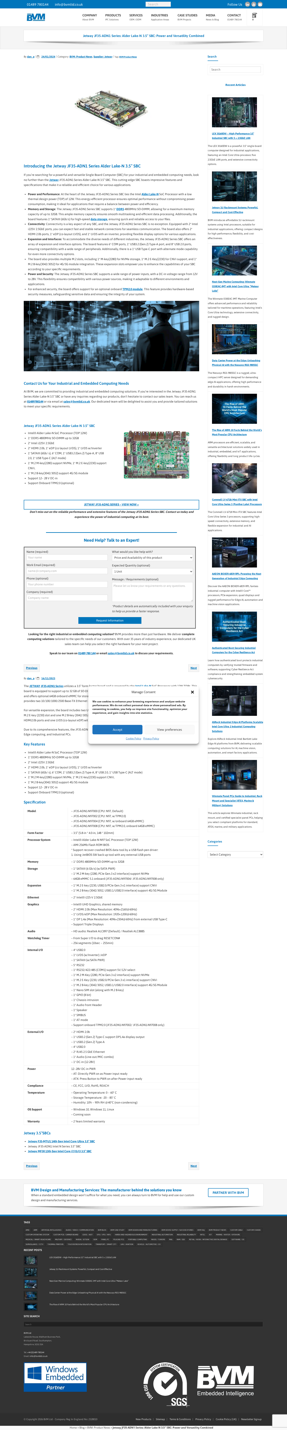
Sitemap (160, 1419)
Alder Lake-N (150, 194)
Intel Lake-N (143, 686)
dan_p (30, 56)
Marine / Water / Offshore (228, 1235)
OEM (95, 1239)
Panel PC (105, 1239)
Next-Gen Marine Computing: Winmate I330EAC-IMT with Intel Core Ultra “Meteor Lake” (235, 286)
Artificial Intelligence (51, 1230)
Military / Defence (63, 1239)
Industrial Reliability (186, 1235)
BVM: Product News (81, 56)
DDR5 (120, 209)
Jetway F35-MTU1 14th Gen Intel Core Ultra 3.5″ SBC (61, 1141)
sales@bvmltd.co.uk (76, 401)
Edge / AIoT (88, 1235)
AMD (27, 1230)
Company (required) (39, 592)
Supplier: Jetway (102, 56)
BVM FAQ (201, 1230)
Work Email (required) (40, 565)
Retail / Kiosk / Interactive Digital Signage (208, 1239)
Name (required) (37, 551)
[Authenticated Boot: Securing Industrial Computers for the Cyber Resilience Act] (232, 627)
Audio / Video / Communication (80, 1230)
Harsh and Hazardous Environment (131, 1235)
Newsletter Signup (251, 1419)
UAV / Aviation (127, 1244)
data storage (99, 219)
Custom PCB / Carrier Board (65, 1235)
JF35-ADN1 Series (52, 686)
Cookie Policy (133, 738)
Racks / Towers (158, 1239)
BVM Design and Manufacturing (143, 1230)
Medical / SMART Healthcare (38, 1239)
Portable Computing (137, 1239)
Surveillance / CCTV (34, 1244)
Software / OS (238, 1239)
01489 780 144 (87, 653)
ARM (35, 1230)
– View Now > (111, 504)
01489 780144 (38, 4)
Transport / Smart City (106, 1244)
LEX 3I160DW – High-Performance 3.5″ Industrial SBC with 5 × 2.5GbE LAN (233, 136)
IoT (210, 1235)
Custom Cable (236, 1230)
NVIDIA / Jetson (82, 1239)
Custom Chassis (254, 1230)
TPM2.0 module (132, 289)
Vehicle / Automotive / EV (149, 1244)
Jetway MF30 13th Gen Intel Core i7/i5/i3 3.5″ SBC (60, 1151)
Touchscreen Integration (79, 1244)
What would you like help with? (132, 551)
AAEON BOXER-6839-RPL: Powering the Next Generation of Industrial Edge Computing (236, 576)
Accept (117, 729)
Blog (82, 1427)
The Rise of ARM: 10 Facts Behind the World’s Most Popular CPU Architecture (237, 432)
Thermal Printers (55, 1244)
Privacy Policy (151, 738)
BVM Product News (128, 57)
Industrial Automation (162, 1235)
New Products (143, 1419)
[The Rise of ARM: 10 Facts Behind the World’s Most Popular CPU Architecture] (232, 409)
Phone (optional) (37, 578)
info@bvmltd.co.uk (69, 4)
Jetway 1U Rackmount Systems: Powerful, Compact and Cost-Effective (235, 210)
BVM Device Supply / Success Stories (177, 1230)
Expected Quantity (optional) (131, 565)
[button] (192, 692)
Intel (202, 1235)
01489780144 (35, 401)
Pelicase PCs (118, 1239)
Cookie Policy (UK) (226, 1419)
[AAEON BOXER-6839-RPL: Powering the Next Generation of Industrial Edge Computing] (232, 552)
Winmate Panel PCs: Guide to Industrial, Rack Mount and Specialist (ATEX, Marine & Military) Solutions (237, 801)
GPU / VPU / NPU (104, 1235)
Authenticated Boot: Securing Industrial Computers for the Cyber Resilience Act (234, 650)
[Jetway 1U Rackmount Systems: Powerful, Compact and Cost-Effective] (232, 186)
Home (73, 1427)
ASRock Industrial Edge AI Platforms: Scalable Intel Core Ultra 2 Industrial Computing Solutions (237, 727)
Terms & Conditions (180, 1419)
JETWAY (34, 686)
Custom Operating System (37, 1235)
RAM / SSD (181, 1239)
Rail (170, 1239)
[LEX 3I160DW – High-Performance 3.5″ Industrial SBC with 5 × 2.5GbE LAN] (232, 112)
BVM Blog (102, 1230)
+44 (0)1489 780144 (35, 1352)
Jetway (54, 180)
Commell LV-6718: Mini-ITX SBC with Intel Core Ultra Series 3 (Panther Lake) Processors (237, 502)
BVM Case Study (117, 1230)
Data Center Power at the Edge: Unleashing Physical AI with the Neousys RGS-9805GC (236, 363)
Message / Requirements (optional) (135, 579)
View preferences (169, 729)
